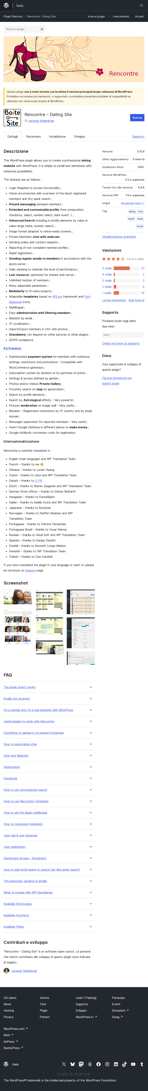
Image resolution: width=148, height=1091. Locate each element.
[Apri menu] (142, 5)
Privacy (9, 1017)
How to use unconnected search (25, 790)
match (131, 218)
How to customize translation (23, 824)
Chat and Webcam (16, 755)
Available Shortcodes (18, 904)
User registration (14, 847)
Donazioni (120, 1010)
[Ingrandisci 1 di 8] (27, 594)
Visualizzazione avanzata (119, 236)
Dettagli (12, 136)
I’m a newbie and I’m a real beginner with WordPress (38, 710)
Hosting (9, 1010)
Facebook (10, 778)
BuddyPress (13, 1048)
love (140, 211)
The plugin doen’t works (20, 687)
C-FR (38, 480)
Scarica (137, 117)
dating (132, 211)
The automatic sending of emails (25, 881)
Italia (15, 1064)
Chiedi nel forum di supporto (121, 343)
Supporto (138, 136)
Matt (9, 1035)
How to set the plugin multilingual (25, 812)
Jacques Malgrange (41, 121)
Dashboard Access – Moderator (25, 858)
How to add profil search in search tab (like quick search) (42, 869)
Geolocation (12, 767)
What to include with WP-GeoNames (28, 892)
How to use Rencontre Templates (26, 801)
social (140, 226)
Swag (117, 1017)
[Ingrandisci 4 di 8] (59, 619)
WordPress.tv (86, 1017)
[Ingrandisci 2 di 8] (27, 613)
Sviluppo (79, 136)
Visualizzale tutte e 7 (132, 203)
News (7, 1004)
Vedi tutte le (136, 300)
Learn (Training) (86, 998)
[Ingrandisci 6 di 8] (90, 594)
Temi (43, 1004)
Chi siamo (10, 998)
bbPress (11, 1041)
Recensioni (33, 136)
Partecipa (118, 998)
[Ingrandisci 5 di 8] (59, 642)
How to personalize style (20, 744)
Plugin (43, 1010)
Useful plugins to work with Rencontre (29, 721)
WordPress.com (16, 1029)
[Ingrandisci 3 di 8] (59, 594)
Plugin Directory (13, 16)
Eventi (116, 1004)
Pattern (45, 1017)
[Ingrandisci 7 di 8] (90, 622)
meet (140, 218)
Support (30, 570)
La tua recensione (114, 300)
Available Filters (14, 926)
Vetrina (44, 998)
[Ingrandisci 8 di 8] (90, 656)
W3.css (57, 296)
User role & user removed (20, 835)
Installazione (57, 136)
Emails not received (17, 698)
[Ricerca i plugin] (41, 29)
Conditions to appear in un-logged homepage (34, 733)
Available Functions (16, 915)
